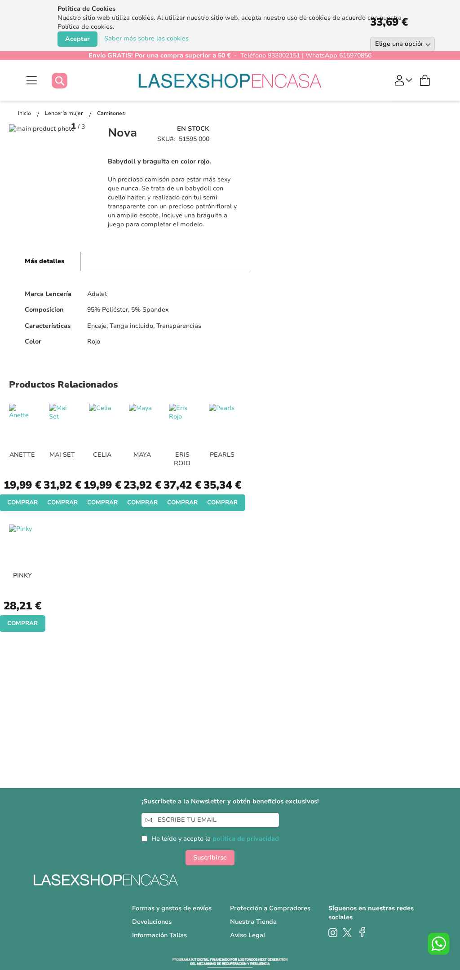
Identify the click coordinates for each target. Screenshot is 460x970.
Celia (102, 454)
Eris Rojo (182, 458)
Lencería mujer (64, 113)
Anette (22, 454)
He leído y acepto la (215, 838)
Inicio (25, 113)
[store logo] (230, 80)
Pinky (22, 575)
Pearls (222, 454)
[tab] (44, 261)
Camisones (111, 113)
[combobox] (68, 80)
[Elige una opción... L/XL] (410, 44)
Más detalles (44, 261)
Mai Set (62, 454)
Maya (142, 454)
